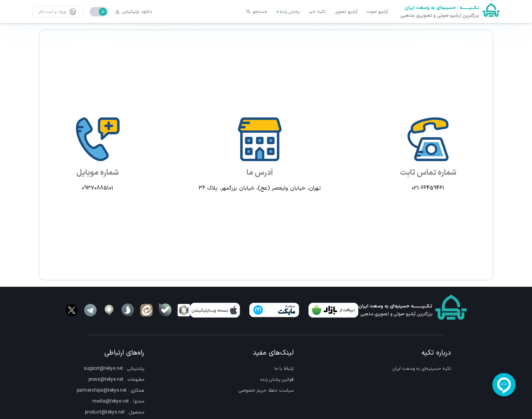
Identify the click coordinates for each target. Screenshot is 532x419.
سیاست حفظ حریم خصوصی (266, 390)
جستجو (260, 11)
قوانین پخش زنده (277, 379)
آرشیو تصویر (346, 11)
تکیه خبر (317, 11)
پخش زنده (289, 11)
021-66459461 (428, 188)
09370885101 (97, 188)
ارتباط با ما (284, 368)
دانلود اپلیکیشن (137, 11)
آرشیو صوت (377, 11)
